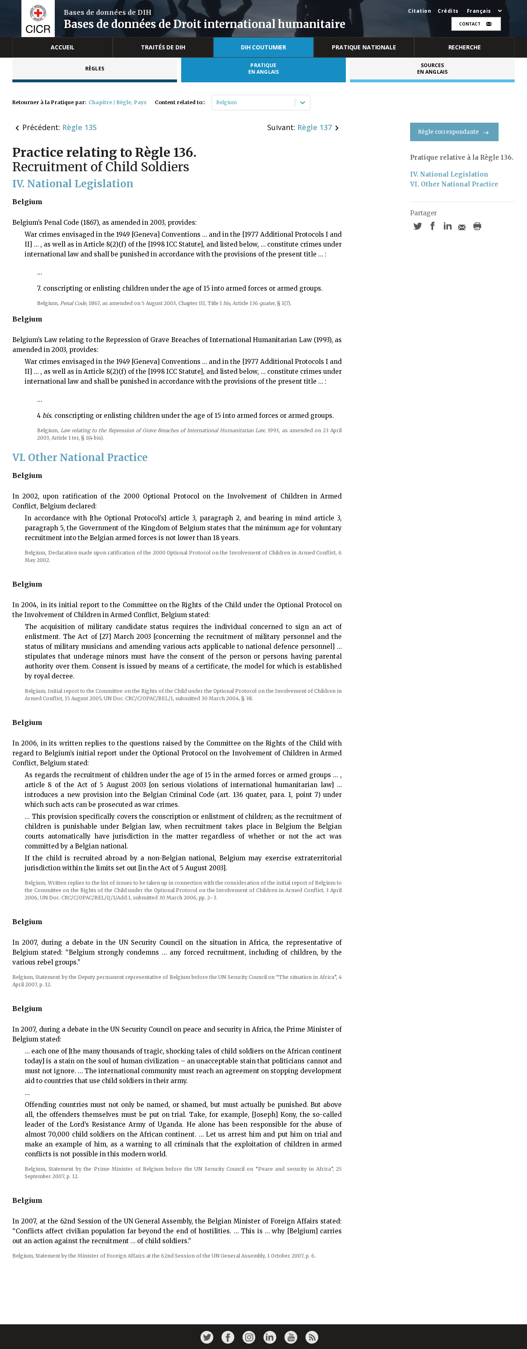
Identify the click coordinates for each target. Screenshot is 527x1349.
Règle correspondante (448, 131)
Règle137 (314, 127)
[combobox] (216, 102)
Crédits (448, 11)
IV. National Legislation (449, 174)
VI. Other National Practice (454, 184)
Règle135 (79, 127)
